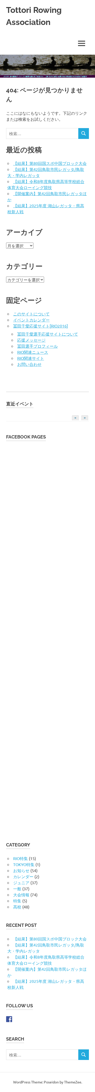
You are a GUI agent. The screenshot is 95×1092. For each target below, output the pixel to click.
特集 (17, 900)
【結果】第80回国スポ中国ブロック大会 (50, 163)
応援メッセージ (31, 339)
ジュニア (21, 882)
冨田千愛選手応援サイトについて (47, 333)
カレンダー (23, 876)
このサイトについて (31, 313)
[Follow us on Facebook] (9, 1019)
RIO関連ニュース (32, 352)
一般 (17, 888)
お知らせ (21, 870)
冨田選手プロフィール (37, 345)
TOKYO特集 (23, 864)
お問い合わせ (29, 364)
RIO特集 (20, 858)
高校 (17, 906)
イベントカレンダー (31, 319)
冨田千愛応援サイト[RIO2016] (40, 325)
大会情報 (21, 894)
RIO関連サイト (30, 358)
